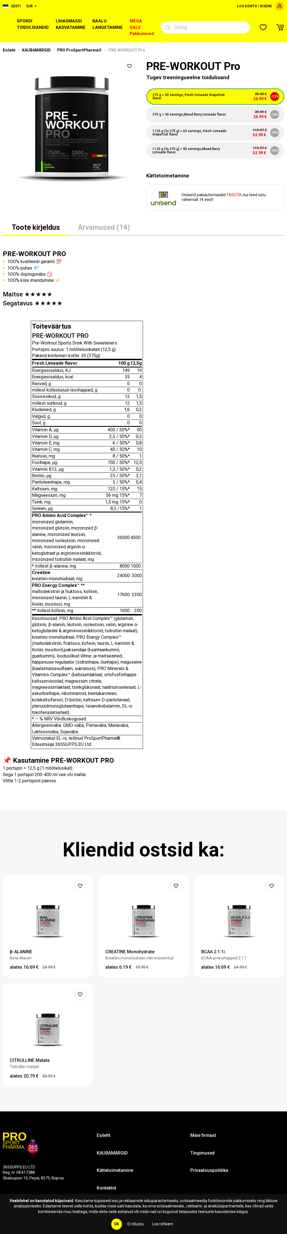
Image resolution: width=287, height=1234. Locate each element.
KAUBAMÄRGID (37, 50)
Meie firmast (203, 1135)
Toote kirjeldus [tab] (36, 227)
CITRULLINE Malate (30, 1060)
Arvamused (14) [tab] (104, 227)
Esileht (9, 50)
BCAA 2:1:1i (213, 951)
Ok (116, 1224)
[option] (72, 129)
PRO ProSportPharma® (80, 50)
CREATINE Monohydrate (129, 951)
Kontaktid (106, 1188)
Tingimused (202, 1153)
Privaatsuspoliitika (209, 1170)
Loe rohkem (162, 1224)
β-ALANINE (21, 951)
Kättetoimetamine (115, 1170)
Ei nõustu (136, 1224)
